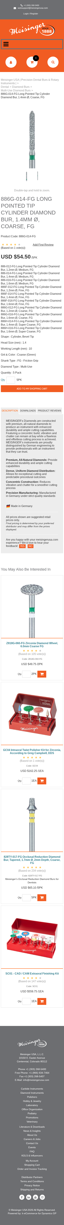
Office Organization (32, 1109)
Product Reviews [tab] (49, 410)
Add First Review (43, 244)
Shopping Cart (32, 1164)
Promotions (32, 1117)
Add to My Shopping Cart (32, 388)
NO (30, 546)
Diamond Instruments (32, 1092)
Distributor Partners (32, 1177)
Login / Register (30, 14)
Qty (3, 379)
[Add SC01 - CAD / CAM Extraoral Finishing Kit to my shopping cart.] (41, 1001)
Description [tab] (10, 410)
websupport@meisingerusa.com (33, 8)
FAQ (32, 1151)
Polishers (32, 1097)
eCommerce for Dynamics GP (40, 1213)
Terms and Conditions (32, 1181)
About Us (32, 1135)
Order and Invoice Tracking (32, 1169)
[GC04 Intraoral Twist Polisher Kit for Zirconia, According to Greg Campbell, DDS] (32, 715)
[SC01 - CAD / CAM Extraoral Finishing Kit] (32, 939)
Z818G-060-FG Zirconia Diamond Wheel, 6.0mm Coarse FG (32, 645)
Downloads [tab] (28, 410)
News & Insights (32, 1131)
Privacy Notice (32, 1185)
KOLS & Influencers (32, 1155)
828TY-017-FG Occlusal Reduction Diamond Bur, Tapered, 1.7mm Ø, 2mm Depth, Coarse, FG (32, 859)
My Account (32, 1160)
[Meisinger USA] (32, 29)
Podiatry (32, 1113)
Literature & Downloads (32, 1126)
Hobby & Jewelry (32, 1101)
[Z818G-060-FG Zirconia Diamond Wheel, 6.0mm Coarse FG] (32, 608)
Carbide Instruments (32, 1088)
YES (22, 546)
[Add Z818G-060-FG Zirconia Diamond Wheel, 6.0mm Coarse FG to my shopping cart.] (41, 674)
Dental (5, 86)
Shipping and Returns (32, 1189)
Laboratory (32, 1105)
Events (32, 1147)
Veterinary (32, 1121)
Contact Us (32, 1143)
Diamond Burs (21, 86)
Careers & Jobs (32, 1139)
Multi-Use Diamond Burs (16, 90)
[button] (32, 62)
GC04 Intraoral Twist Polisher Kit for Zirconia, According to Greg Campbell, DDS (32, 752)
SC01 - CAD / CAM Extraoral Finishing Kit (32, 973)
